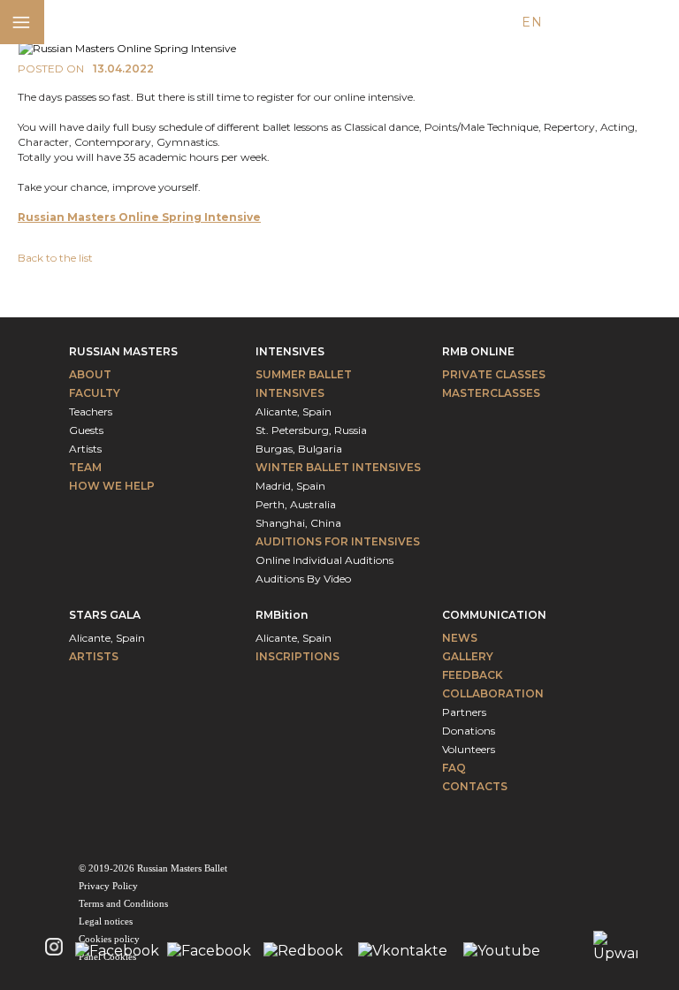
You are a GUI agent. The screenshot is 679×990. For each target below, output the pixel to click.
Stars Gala (105, 614)
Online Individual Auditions (324, 560)
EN (532, 22)
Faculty (94, 393)
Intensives (290, 351)
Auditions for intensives (338, 541)
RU (596, 22)
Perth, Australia (296, 504)
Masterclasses (491, 393)
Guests (86, 430)
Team (85, 467)
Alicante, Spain (294, 411)
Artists (85, 448)
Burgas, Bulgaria (299, 448)
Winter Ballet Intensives (338, 467)
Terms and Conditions (123, 903)
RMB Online (478, 351)
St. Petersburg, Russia (311, 430)
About (90, 374)
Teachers (90, 411)
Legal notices (106, 921)
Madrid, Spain (290, 485)
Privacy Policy (108, 885)
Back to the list (55, 257)
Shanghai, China (298, 522)
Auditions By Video (303, 578)
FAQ (454, 767)
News (459, 637)
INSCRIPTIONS (298, 656)
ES (564, 22)
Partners (464, 712)
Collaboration (493, 693)
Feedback (472, 675)
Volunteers (468, 749)
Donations (468, 730)
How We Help (112, 485)
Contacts (474, 786)
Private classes (493, 374)
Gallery (467, 656)
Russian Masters (123, 351)
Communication (494, 614)
